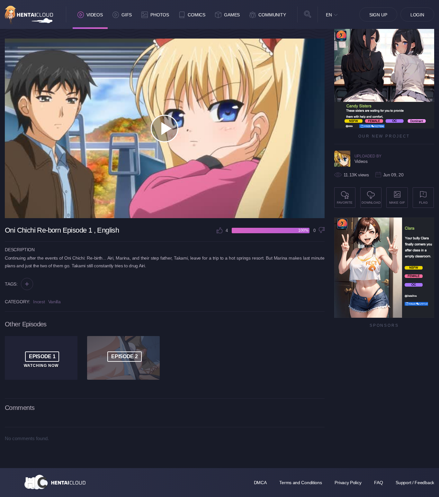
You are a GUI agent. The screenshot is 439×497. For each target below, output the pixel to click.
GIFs (126, 14)
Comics (196, 14)
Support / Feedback (415, 482)
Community (272, 14)
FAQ (378, 482)
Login (417, 14)
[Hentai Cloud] (29, 15)
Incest (39, 301)
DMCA (260, 482)
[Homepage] (54, 482)
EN (329, 14)
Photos (159, 14)
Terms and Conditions (300, 482)
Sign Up (378, 14)
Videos (94, 14)
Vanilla (54, 301)
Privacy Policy (348, 482)
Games (232, 14)
